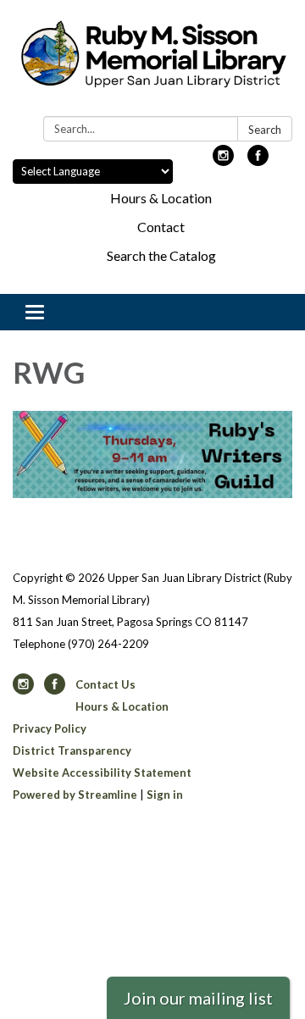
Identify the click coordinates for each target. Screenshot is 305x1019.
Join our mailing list (198, 998)
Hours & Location (161, 198)
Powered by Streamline (75, 794)
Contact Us (105, 684)
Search (264, 129)
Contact (161, 227)
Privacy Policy (49, 728)
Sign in (165, 794)
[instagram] (223, 160)
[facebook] (258, 160)
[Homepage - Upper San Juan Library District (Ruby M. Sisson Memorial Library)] (152, 61)
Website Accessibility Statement (102, 772)
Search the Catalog (161, 255)
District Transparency (72, 750)
